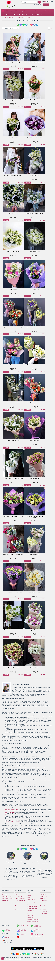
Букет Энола (13, 289)
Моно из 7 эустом (35, 667)
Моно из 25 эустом (13, 667)
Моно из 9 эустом (35, 251)
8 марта (42, 898)
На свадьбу (43, 911)
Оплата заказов (7, 896)
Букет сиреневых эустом (34, 137)
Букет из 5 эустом (35, 478)
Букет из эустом (35, 175)
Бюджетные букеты (31, 900)
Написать (22, 937)
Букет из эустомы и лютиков (34, 213)
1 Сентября (9, 11)
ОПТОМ (17, 11)
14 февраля (43, 896)
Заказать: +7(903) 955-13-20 (8, 930)
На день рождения (43, 908)
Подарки (25, 14)
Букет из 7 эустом (35, 440)
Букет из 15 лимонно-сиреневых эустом (35, 517)
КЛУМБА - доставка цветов (3, 11)
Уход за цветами (20, 908)
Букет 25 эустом (13, 213)
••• (41, 14)
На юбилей (43, 913)
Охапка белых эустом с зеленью (34, 62)
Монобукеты (45, 11)
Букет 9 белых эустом (13, 440)
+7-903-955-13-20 (23, 925)
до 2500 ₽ (25, 11)
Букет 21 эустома (35, 100)
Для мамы (43, 902)
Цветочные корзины (30, 911)
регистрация (49, 1)
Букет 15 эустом (13, 137)
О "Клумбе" (5, 894)
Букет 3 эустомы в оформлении (13, 478)
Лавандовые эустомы (11, 809)
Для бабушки (44, 906)
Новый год (43, 900)
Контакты (5, 900)
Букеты (37, 11)
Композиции (16, 14)
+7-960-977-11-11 (37, 925)
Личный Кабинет (20, 898)
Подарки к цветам (33, 919)
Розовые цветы (9, 815)
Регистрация (19, 896)
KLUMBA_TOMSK (23, 934)
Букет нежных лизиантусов (13, 402)
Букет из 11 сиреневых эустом (13, 175)
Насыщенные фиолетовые (13, 821)
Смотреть (20, 68)
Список (51, 28)
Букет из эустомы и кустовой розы (13, 554)
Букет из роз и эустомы (35, 592)
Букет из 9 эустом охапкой (13, 100)
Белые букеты (9, 812)
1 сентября (43, 894)
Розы (31, 11)
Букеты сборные (32, 906)
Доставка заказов (7, 898)
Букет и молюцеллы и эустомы (13, 630)
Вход (42, 1)
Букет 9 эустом (34, 554)
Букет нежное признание (35, 365)
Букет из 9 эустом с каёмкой (13, 592)
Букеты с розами (32, 908)
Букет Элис (13, 365)
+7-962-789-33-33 (37, 927)
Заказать (6, 69)
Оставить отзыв (19, 902)
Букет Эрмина (35, 630)
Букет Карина (35, 289)
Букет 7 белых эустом (13, 251)
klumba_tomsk (9, 937)
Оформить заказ (37, 4)
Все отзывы (18, 904)
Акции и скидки (32, 921)
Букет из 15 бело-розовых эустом (13, 516)
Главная (4, 17)
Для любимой (44, 904)
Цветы (8, 14)
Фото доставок (19, 910)
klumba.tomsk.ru (37, 934)
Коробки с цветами (30, 914)
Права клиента (19, 906)
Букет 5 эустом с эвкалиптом (34, 327)
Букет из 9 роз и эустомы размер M (35, 403)
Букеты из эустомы (24, 17)
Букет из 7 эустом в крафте (13, 62)
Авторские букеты (32, 903)
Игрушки (30, 917)
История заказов (20, 900)
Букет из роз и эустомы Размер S (13, 327)
